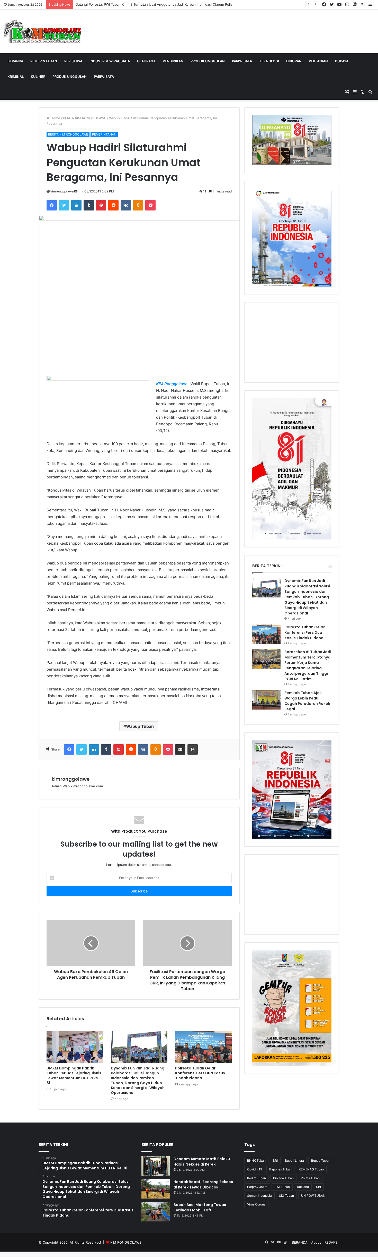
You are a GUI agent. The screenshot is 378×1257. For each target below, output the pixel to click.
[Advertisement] (291, 342)
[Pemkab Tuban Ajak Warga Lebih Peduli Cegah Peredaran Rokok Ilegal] (266, 700)
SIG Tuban (286, 1195)
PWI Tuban (282, 1187)
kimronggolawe (62, 191)
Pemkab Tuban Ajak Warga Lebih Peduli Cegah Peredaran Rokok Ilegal (307, 701)
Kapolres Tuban (280, 1169)
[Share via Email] (180, 749)
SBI (318, 1187)
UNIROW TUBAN (313, 1195)
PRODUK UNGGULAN (208, 61)
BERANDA (15, 61)
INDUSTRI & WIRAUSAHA (109, 61)
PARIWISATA (242, 61)
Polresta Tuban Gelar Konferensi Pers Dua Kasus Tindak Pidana (200, 1073)
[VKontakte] (126, 205)
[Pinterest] (101, 205)
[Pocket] (150, 205)
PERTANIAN (318, 61)
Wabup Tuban (140, 726)
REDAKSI (331, 1242)
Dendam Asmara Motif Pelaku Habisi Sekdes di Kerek (202, 1161)
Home (55, 118)
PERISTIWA (73, 61)
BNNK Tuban (256, 1160)
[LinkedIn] (76, 205)
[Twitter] (64, 205)
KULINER (38, 76)
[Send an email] (75, 191)
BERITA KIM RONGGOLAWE (84, 118)
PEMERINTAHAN (43, 61)
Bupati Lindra (294, 1160)
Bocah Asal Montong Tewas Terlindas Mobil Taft (200, 1207)
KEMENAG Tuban (311, 1169)
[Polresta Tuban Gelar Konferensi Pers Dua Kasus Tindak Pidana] (203, 1047)
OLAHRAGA (146, 61)
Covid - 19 (254, 1169)
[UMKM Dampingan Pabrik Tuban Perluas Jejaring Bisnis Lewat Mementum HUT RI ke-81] (75, 1047)
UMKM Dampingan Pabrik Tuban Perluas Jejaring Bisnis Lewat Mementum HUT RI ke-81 (74, 1075)
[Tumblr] (89, 205)
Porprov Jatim (257, 1187)
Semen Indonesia (259, 1195)
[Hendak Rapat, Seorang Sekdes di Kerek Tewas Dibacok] (155, 1189)
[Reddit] (113, 205)
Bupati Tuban (320, 1160)
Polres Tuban (310, 1178)
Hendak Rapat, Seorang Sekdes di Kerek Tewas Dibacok (203, 1184)
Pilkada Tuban (283, 1178)
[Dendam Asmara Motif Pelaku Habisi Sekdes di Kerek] (155, 1166)
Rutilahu (303, 1187)
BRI (275, 1160)
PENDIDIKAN (173, 61)
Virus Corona (256, 1204)
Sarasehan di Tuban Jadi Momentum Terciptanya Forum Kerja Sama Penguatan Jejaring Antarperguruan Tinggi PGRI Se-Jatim (307, 665)
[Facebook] (52, 205)
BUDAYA (341, 61)
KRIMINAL (15, 76)
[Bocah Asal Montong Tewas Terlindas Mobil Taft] (155, 1211)
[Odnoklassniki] (138, 205)
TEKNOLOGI (269, 61)
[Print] (192, 749)
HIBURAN (294, 61)
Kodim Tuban (256, 1178)
